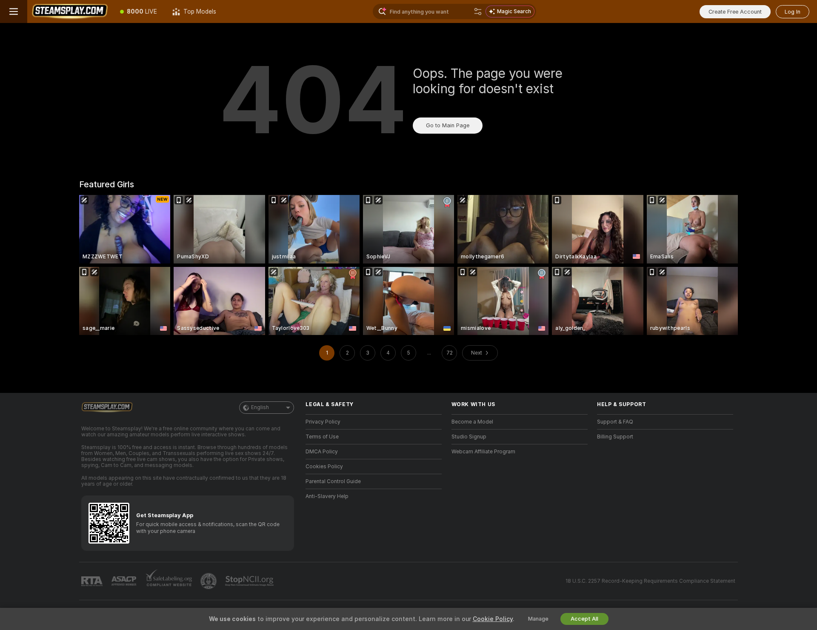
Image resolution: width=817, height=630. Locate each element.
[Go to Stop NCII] (250, 581)
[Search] (478, 11)
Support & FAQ (615, 422)
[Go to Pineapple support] (209, 581)
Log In (792, 12)
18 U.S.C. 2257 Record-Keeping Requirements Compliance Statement (650, 581)
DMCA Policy (322, 452)
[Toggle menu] (13, 11)
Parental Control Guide (333, 481)
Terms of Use (322, 437)
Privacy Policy (323, 422)
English (260, 407)
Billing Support (615, 437)
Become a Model (472, 422)
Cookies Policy (324, 467)
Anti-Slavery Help (327, 496)
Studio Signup (468, 437)
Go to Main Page (447, 125)
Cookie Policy (493, 619)
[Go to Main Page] (69, 11)
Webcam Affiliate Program (483, 452)
